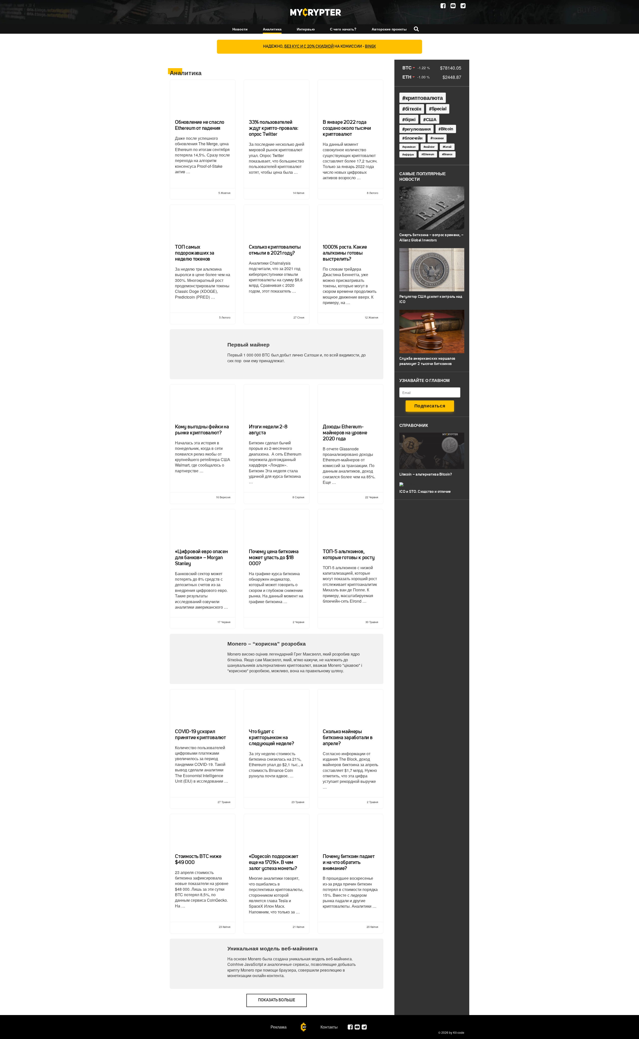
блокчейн (414, 138)
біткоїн (413, 108)
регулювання (418, 129)
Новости (240, 28)
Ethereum (428, 154)
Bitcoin (447, 129)
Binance (448, 154)
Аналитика (272, 28)
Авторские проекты (389, 28)
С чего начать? (343, 28)
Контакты (329, 1027)
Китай (448, 147)
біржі (410, 119)
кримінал (410, 147)
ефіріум (409, 154)
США (431, 119)
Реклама (279, 1027)
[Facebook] (443, 5)
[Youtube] (453, 5)
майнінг (430, 147)
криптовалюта (424, 98)
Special (439, 108)
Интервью (306, 28)
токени (438, 137)
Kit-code (458, 1032)
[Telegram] (463, 5)
